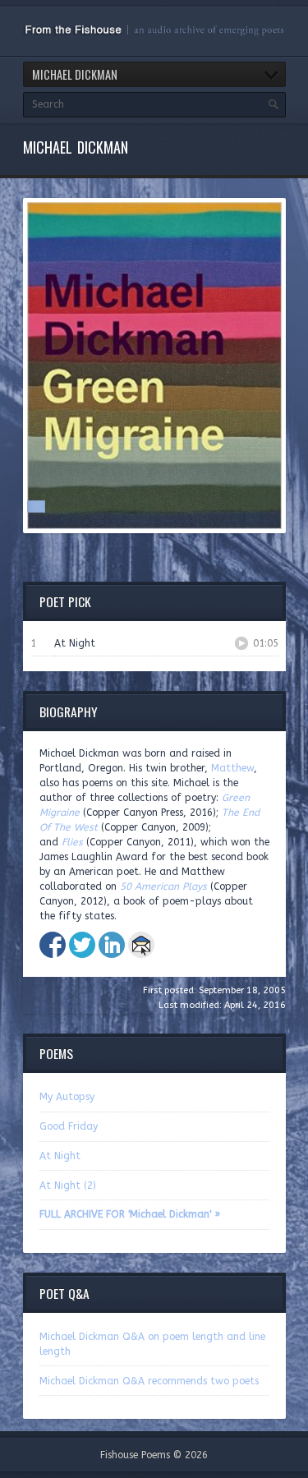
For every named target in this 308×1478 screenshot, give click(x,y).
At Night (59, 1156)
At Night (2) (67, 1185)
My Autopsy (66, 1097)
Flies (72, 842)
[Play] (241, 643)
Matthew (232, 768)
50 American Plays (163, 886)
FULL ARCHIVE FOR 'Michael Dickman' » (129, 1214)
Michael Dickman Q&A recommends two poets (149, 1381)
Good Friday (68, 1126)
